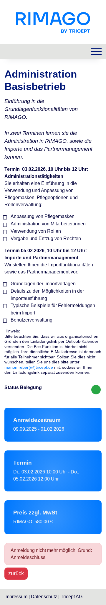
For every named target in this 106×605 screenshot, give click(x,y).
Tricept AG (71, 596)
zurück (16, 573)
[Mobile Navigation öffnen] (96, 51)
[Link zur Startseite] (53, 21)
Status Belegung (23, 387)
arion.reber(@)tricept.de (30, 367)
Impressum (16, 596)
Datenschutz (44, 596)
